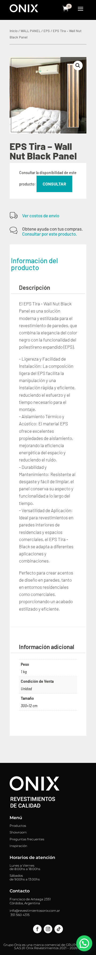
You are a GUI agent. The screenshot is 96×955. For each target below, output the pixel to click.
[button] (78, 65)
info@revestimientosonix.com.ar (35, 911)
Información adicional (46, 646)
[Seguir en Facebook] (37, 929)
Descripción (34, 287)
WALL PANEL (31, 31)
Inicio (14, 31)
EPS (46, 31)
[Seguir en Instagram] (48, 929)
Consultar (54, 183)
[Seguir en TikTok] (58, 929)
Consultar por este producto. (49, 233)
